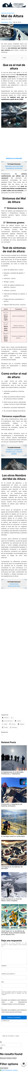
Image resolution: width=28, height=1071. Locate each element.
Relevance (3, 1058)
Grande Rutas (14, 584)
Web (2, 982)
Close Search (4, 1068)
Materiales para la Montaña (14, 166)
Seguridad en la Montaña (14, 168)
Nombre (4, 965)
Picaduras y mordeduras (14, 449)
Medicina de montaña (7, 13)
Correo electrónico (8, 973)
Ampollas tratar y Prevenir (14, 451)
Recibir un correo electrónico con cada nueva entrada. (14, 1011)
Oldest (14, 1058)
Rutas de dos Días (14, 586)
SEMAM (14, 454)
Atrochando (4, 22)
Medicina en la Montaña (14, 158)
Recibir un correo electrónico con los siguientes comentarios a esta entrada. (14, 1002)
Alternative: (5, 1020)
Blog (10, 22)
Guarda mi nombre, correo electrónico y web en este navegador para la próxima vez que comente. (14, 993)
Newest (9, 1058)
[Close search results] (1, 1048)
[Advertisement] (14, 142)
